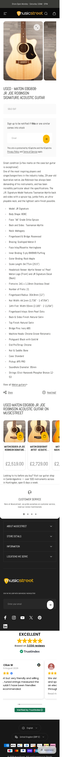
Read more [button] (54, 693)
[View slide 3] (32, 514)
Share (10, 392)
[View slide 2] (28, 514)
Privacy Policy (13, 151)
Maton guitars (19, 384)
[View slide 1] (24, 514)
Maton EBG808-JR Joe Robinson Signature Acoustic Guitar (14, 450)
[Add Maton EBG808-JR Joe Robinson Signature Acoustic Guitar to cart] (20, 436)
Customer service (30, 499)
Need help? (51, 392)
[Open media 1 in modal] (37, 27)
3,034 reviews (36, 645)
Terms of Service (30, 151)
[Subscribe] (46, 139)
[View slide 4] (36, 514)
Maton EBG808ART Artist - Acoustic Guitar (38, 450)
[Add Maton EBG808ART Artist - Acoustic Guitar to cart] (44, 436)
